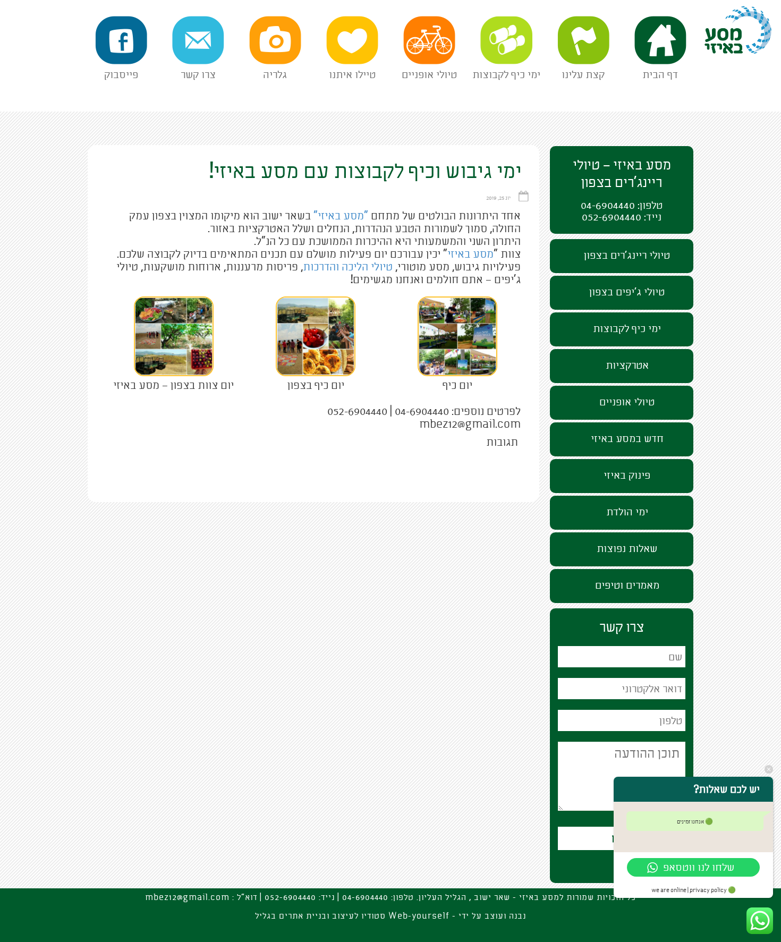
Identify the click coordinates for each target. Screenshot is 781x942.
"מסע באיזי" (340, 215)
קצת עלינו (583, 75)
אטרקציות (627, 365)
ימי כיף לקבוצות (506, 75)
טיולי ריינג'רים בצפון (627, 255)
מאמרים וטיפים (627, 585)
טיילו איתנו (352, 75)
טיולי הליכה (367, 266)
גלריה (275, 75)
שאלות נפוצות (627, 548)
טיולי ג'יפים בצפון (627, 292)
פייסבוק (121, 75)
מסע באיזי (753, 8)
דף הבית (660, 75)
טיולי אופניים (429, 75)
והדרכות (321, 266)
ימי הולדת (627, 512)
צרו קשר (198, 75)
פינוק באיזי (627, 475)
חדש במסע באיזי (627, 438)
